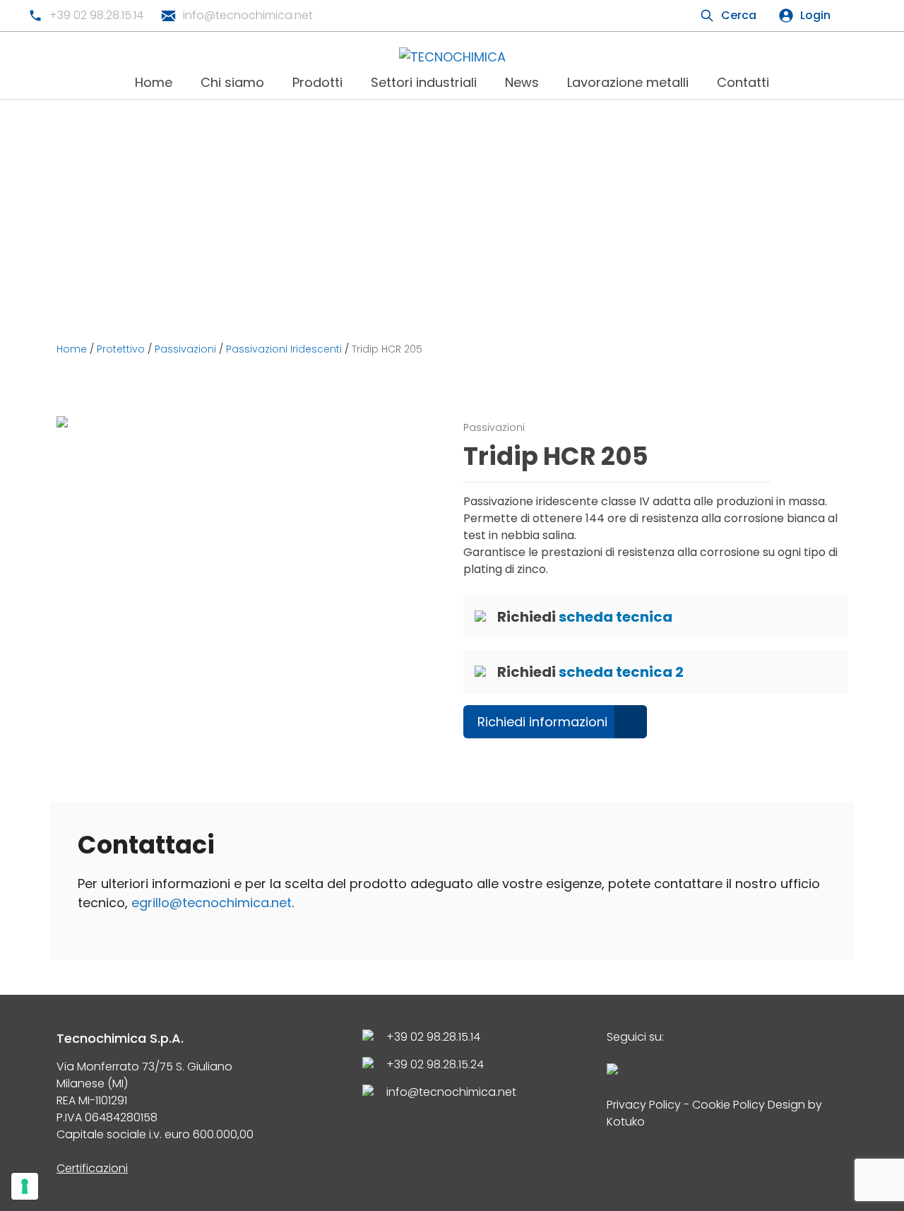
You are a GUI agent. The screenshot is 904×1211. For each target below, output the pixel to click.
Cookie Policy (728, 1105)
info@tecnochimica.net (248, 15)
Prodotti (317, 82)
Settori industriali (424, 82)
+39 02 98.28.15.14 (96, 15)
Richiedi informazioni (542, 722)
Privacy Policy (644, 1105)
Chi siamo (232, 82)
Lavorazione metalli (628, 82)
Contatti (743, 82)
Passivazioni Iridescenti (284, 349)
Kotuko (626, 1121)
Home (153, 82)
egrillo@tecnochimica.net (211, 902)
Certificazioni (92, 1168)
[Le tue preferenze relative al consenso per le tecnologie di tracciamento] (24, 1186)
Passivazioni (185, 349)
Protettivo (121, 349)
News (522, 82)
